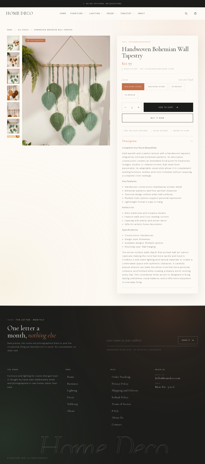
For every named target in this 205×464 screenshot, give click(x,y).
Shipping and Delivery (125, 390)
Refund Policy (120, 397)
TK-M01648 (130, 95)
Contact (117, 424)
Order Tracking (121, 377)
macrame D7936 (156, 87)
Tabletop (125, 13)
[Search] (186, 13)
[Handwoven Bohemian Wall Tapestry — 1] (13, 43)
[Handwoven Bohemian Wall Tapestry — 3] (13, 76)
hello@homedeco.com (167, 378)
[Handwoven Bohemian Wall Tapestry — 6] (13, 126)
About (141, 13)
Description (129, 141)
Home (63, 13)
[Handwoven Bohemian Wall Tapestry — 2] (13, 59)
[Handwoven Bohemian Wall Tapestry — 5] (13, 109)
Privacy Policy (120, 383)
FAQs (115, 411)
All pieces (23, 30)
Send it (186, 340)
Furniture (76, 13)
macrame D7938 (133, 87)
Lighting (94, 13)
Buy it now (157, 118)
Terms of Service (121, 404)
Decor (110, 13)
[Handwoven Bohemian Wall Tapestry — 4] (13, 92)
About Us (117, 417)
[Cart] (195, 13)
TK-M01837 (177, 87)
